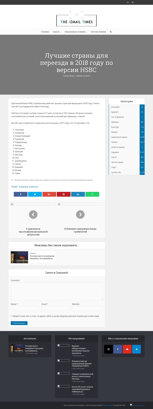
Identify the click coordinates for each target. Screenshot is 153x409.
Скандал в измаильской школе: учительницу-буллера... (82, 376)
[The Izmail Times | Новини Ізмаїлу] (76, 22)
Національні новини (75, 31)
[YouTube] (127, 349)
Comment (15, 280)
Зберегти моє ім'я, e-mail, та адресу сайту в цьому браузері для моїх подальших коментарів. (56, 316)
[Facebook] (117, 349)
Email (44, 304)
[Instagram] (108, 349)
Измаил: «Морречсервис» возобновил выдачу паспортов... (81, 349)
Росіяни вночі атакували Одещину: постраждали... (42, 257)
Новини (33, 253)
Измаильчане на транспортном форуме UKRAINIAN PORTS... (82, 363)
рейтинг (34, 186)
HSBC (15, 186)
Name (14, 304)
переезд (24, 186)
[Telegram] (136, 349)
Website (75, 304)
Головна (45, 31)
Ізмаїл (56, 31)
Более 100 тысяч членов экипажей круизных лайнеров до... (82, 389)
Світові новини (98, 31)
